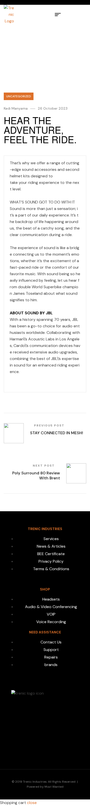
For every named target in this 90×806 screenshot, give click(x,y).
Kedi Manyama (16, 108)
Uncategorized (43, 43)
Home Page (16, 43)
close (32, 802)
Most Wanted (54, 787)
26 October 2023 (53, 108)
